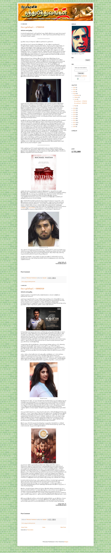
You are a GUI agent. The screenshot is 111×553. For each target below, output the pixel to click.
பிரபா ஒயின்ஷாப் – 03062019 (32, 289)
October (76, 97)
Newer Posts (24, 527)
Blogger (66, 541)
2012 (74, 120)
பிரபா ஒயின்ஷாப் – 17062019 (32, 27)
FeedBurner (84, 76)
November (77, 95)
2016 (74, 112)
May (75, 105)
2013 (74, 118)
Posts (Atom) (30, 529)
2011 (74, 122)
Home (43, 527)
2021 (74, 89)
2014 (74, 116)
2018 (74, 108)
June (75, 99)
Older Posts (63, 527)
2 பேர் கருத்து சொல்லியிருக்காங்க (28, 281)
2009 (74, 126)
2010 (74, 124)
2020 (74, 91)
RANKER (23, 207)
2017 (74, 110)
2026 (74, 87)
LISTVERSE (32, 207)
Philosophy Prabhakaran (31, 277)
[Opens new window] (43, 102)
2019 (74, 93)
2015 (74, 114)
